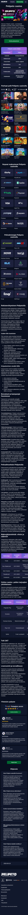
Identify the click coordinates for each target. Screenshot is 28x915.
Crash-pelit (15, 89)
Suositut (3, 89)
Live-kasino (9, 89)
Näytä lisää (14, 762)
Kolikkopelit (22, 89)
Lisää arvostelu (14, 712)
